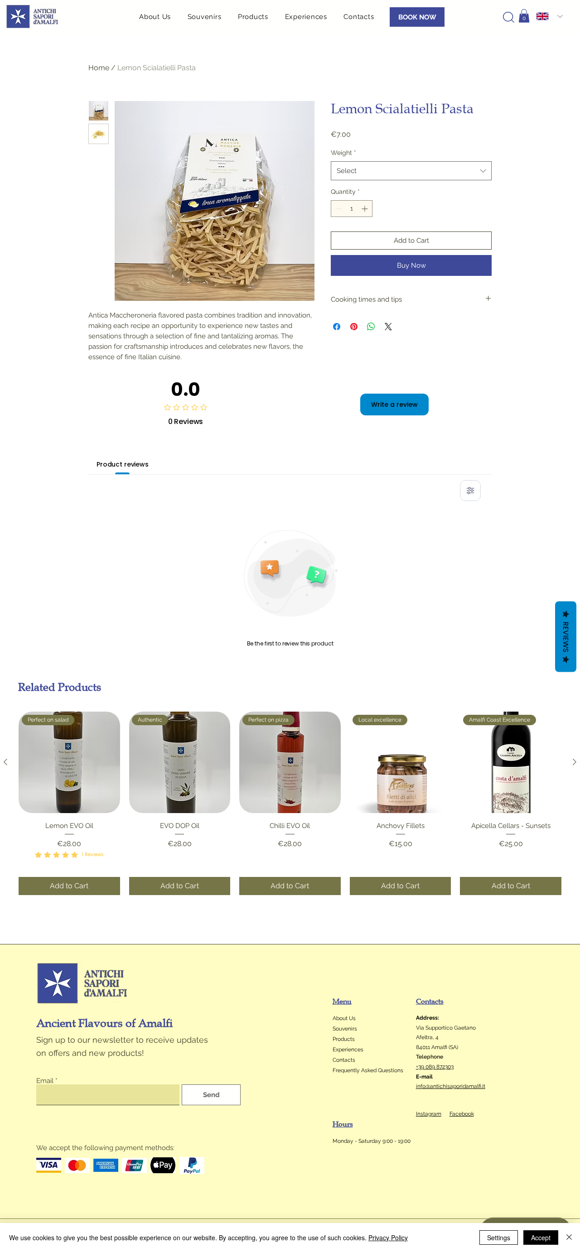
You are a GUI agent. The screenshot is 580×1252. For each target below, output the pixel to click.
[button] (256, 16)
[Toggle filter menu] (470, 490)
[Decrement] (337, 209)
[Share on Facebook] (336, 326)
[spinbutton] (351, 209)
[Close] (569, 1237)
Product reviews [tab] (123, 464)
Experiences (348, 1049)
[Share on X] (388, 326)
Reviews (566, 636)
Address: (427, 1018)
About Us (344, 1018)
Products (344, 1039)
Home (98, 67)
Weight (343, 152)
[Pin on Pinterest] (353, 326)
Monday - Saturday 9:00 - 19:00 (372, 1141)
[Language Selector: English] (549, 16)
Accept (541, 1237)
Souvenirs (345, 1029)
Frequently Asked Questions (368, 1070)
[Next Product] (574, 761)
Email (44, 1081)
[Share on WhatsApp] (371, 326)
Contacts (344, 1060)
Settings (498, 1237)
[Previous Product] (5, 761)
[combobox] (411, 170)
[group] (290, 803)
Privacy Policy (388, 1237)
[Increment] (365, 209)
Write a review (394, 404)
